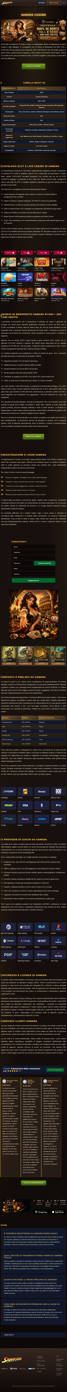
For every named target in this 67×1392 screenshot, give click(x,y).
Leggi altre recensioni (33, 1183)
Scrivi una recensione (55, 1070)
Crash (42, 253)
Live (25, 253)
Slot (58, 253)
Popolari (9, 253)
